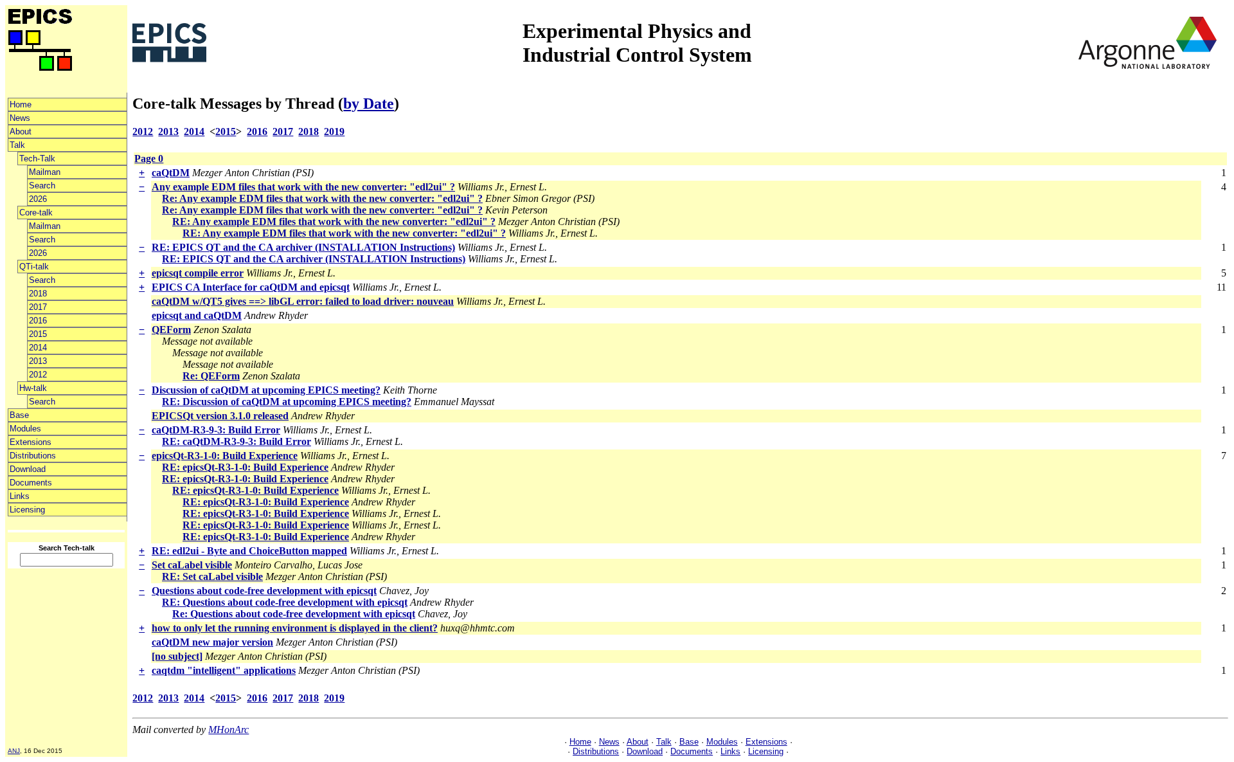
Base (19, 415)
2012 (38, 374)
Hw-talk (33, 388)
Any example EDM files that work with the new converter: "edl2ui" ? (303, 186)
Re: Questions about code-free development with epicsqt (293, 613)
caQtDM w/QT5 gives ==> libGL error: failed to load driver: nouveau (303, 301)
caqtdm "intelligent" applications (224, 670)
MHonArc (228, 729)
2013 (38, 361)
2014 (38, 347)
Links (20, 496)
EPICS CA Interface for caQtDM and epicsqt (251, 287)
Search (42, 185)
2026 (38, 199)
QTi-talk (34, 266)
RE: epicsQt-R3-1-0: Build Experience (245, 467)
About (20, 131)
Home (20, 104)
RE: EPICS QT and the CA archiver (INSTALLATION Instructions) (303, 247)
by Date (368, 103)
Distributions (33, 455)
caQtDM (171, 172)
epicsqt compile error (198, 273)
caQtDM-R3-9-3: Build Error (216, 429)
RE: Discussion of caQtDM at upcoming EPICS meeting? (286, 401)
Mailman (44, 172)
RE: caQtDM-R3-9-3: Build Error (236, 441)
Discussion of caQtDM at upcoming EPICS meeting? (266, 390)
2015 (38, 334)
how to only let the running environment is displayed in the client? (295, 627)
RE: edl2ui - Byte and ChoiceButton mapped (249, 550)
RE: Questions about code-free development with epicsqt (284, 602)
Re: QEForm (211, 375)
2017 (38, 307)
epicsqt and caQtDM (197, 315)
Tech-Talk (37, 158)
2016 (38, 320)
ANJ (14, 750)
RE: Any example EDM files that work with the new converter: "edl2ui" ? (334, 221)
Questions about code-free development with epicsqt (264, 590)
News (20, 118)
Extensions (30, 442)
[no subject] (177, 656)
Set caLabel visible (192, 564)
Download (28, 469)
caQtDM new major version (212, 642)
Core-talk (36, 212)
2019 (334, 131)
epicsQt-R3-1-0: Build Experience (225, 455)
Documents (31, 482)
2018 (38, 293)
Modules (25, 428)
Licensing (27, 509)
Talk (17, 145)
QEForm (171, 329)
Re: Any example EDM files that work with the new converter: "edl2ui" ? (322, 198)
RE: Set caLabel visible (212, 576)
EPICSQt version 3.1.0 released (220, 415)
